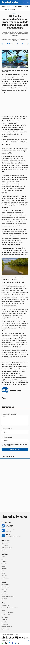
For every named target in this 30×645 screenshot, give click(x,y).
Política (20, 6)
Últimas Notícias (6, 6)
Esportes (14, 6)
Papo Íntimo (4, 598)
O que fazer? (5, 545)
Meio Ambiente (5, 578)
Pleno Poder (4, 589)
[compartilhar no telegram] (9, 643)
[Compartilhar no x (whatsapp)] (6, 643)
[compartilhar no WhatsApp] (2, 643)
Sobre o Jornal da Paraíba (8, 612)
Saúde (3, 573)
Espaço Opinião (5, 629)
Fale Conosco (5, 624)
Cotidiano (4, 570)
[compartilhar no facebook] (12, 643)
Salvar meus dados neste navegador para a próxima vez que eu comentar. (15, 445)
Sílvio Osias (4, 591)
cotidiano (12, 9)
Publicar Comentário (15, 449)
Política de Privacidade (7, 626)
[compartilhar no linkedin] (15, 643)
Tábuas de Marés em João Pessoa (10, 607)
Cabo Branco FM (6, 614)
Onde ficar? (4, 550)
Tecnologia (4, 575)
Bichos (3, 556)
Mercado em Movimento (7, 596)
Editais (3, 610)
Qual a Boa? (5, 568)
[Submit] (24, 2)
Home (5, 9)
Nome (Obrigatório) (7, 428)
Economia (4, 561)
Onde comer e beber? (7, 547)
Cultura (3, 559)
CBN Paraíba (5, 617)
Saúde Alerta (5, 594)
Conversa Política (6, 587)
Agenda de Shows (6, 543)
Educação (4, 563)
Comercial (4, 622)
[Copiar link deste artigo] (19, 643)
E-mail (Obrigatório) (7, 437)
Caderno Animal (5, 584)
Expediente (4, 619)
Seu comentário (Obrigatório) (10, 414)
